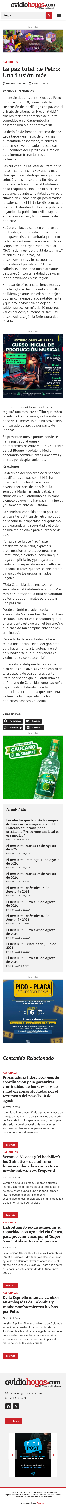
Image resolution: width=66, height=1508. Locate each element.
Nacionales (10, 62)
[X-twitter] (16, 1406)
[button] (59, 15)
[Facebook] (8, 1406)
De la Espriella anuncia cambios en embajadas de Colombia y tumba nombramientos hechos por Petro (31, 1304)
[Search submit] (49, 15)
